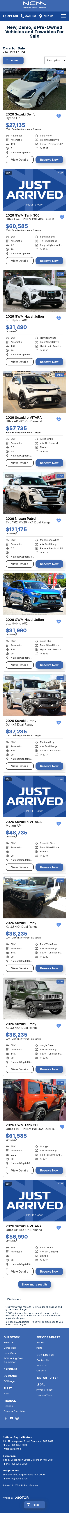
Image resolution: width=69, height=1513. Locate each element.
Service (40, 1342)
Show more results (35, 1284)
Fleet (6, 1393)
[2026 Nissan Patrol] (34, 493)
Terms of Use (44, 1394)
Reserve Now (49, 159)
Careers (41, 1370)
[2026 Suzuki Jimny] (34, 695)
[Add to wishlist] (58, 116)
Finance (8, 1405)
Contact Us (42, 1360)
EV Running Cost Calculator (13, 1360)
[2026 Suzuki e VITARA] (34, 392)
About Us (41, 1365)
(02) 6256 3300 (19, 1445)
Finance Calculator (15, 1411)
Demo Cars (10, 1347)
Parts (39, 1347)
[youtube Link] (11, 1418)
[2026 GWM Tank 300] (34, 190)
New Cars (9, 1342)
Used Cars (10, 1353)
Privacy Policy (44, 1389)
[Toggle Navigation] (63, 16)
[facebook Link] (6, 1418)
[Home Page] (34, 5)
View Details (19, 159)
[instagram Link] (17, 1418)
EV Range (9, 1381)
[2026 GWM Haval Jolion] (34, 291)
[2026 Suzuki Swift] (34, 89)
